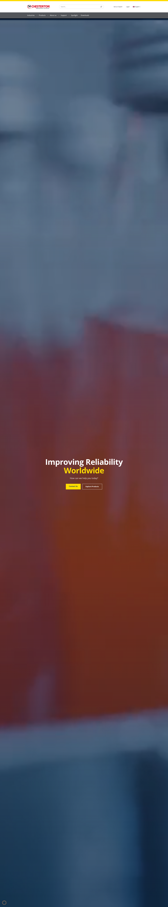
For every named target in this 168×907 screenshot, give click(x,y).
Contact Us (73, 486)
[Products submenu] (47, 15)
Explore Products (92, 486)
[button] (4, 902)
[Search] (101, 7)
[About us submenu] (58, 15)
